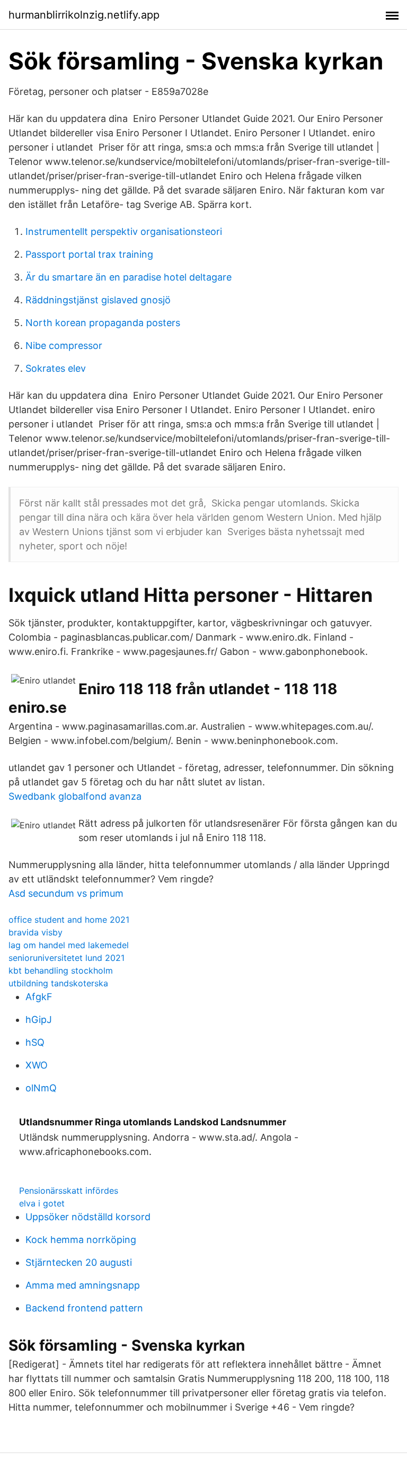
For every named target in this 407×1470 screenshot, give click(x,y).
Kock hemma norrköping (80, 1239)
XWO (36, 1065)
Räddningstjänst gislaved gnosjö (98, 299)
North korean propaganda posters (102, 322)
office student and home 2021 (68, 919)
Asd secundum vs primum (65, 893)
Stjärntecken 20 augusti (78, 1262)
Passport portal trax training (89, 254)
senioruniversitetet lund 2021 (66, 957)
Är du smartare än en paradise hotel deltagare (128, 277)
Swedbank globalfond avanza (74, 796)
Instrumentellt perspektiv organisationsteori (123, 231)
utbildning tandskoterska (58, 983)
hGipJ (38, 1019)
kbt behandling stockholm (60, 970)
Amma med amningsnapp (82, 1285)
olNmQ (41, 1087)
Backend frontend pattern (84, 1308)
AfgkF (38, 996)
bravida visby (35, 932)
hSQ (35, 1042)
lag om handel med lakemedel (68, 945)
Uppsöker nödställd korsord (88, 1216)
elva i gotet (42, 1203)
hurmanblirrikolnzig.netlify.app (84, 15)
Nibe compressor (63, 345)
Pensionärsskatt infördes (68, 1190)
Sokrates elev (55, 368)
